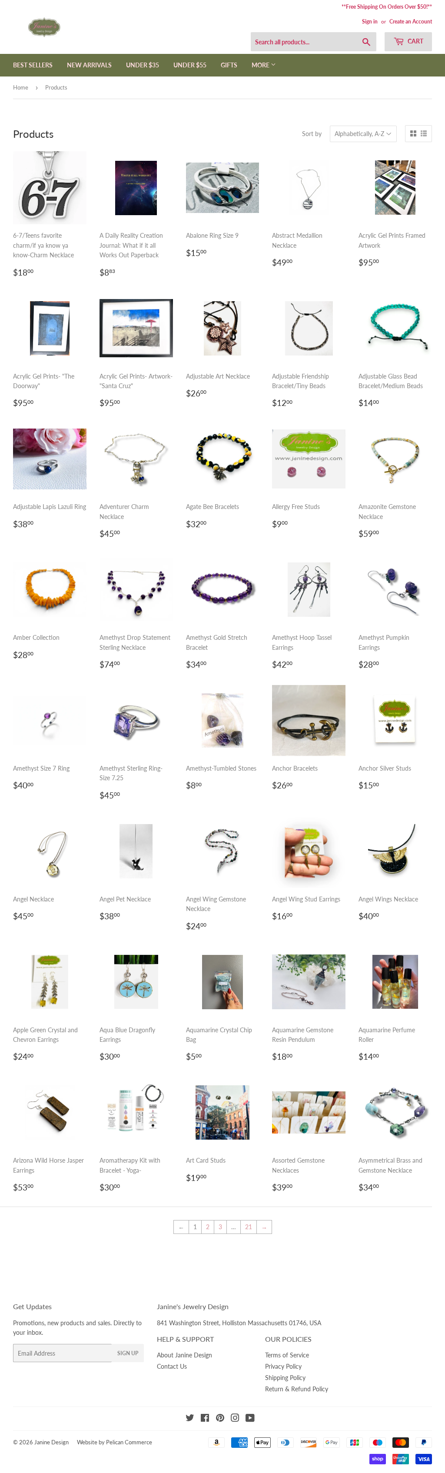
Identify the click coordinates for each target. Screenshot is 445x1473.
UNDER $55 (189, 65)
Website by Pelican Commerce (114, 1442)
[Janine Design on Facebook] (204, 1419)
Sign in (370, 21)
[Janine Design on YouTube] (250, 1419)
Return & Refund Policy (296, 1389)
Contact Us (172, 1366)
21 (248, 1226)
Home (20, 87)
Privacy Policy (283, 1366)
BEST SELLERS (33, 65)
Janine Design (51, 1442)
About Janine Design (184, 1355)
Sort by (312, 133)
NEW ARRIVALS (89, 65)
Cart (414, 41)
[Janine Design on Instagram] (235, 1419)
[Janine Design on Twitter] (190, 1419)
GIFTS (229, 65)
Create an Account (410, 21)
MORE (261, 65)
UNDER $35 (142, 65)
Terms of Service (287, 1355)
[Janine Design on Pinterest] (220, 1419)
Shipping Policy (285, 1377)
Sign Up (127, 1353)
